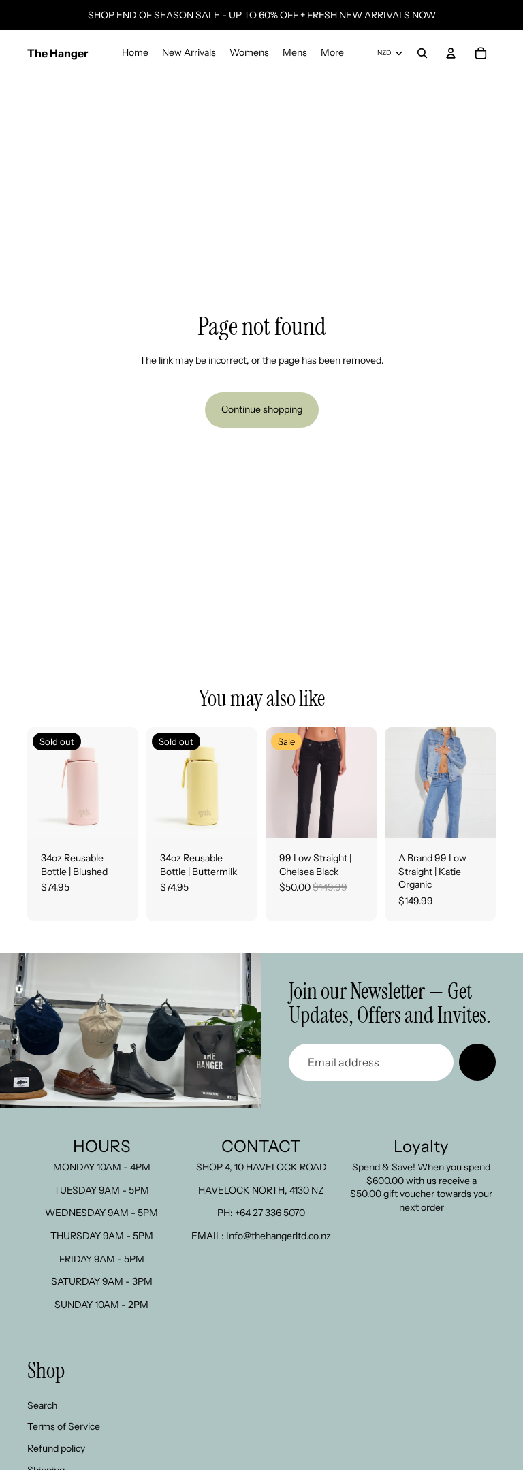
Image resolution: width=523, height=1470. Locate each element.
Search (42, 1405)
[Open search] (422, 53)
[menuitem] (332, 53)
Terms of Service (63, 1426)
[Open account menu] (451, 53)
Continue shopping (261, 409)
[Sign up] (477, 1062)
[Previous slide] (37, 783)
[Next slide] (127, 783)
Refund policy (56, 1448)
